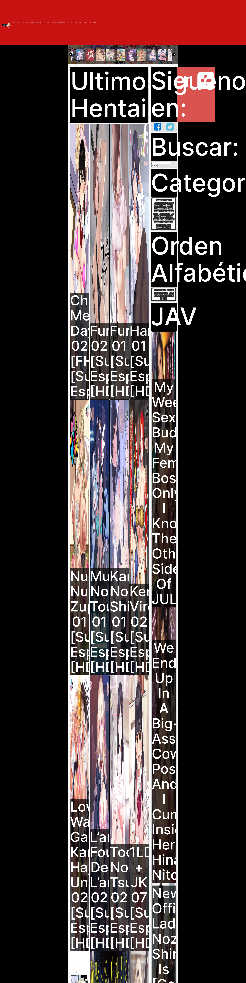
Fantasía (157, 211)
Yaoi (169, 227)
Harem (156, 214)
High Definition (36, 22)
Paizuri (172, 219)
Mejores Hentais (62, 22)
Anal (163, 200)
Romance (157, 222)
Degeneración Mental (161, 208)
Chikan (164, 205)
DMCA (85, 22)
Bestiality (170, 203)
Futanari (163, 211)
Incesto (168, 214)
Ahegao (159, 200)
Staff (18, 22)
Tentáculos (170, 222)
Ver (179, 80)
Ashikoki (169, 200)
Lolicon (157, 216)
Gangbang (170, 211)
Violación (159, 227)
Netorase (156, 219)
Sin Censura (26, 22)
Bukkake (164, 203)
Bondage (157, 205)
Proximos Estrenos (49, 22)
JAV (80, 22)
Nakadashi (163, 216)
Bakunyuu (157, 203)
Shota (163, 222)
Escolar (170, 208)
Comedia (169, 205)
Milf (172, 214)
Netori (162, 219)
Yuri (165, 227)
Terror (158, 224)
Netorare (170, 216)
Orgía (166, 219)
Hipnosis (161, 214)
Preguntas (92, 22)
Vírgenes (168, 224)
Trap (163, 224)
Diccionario (74, 22)
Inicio (13, 22)
